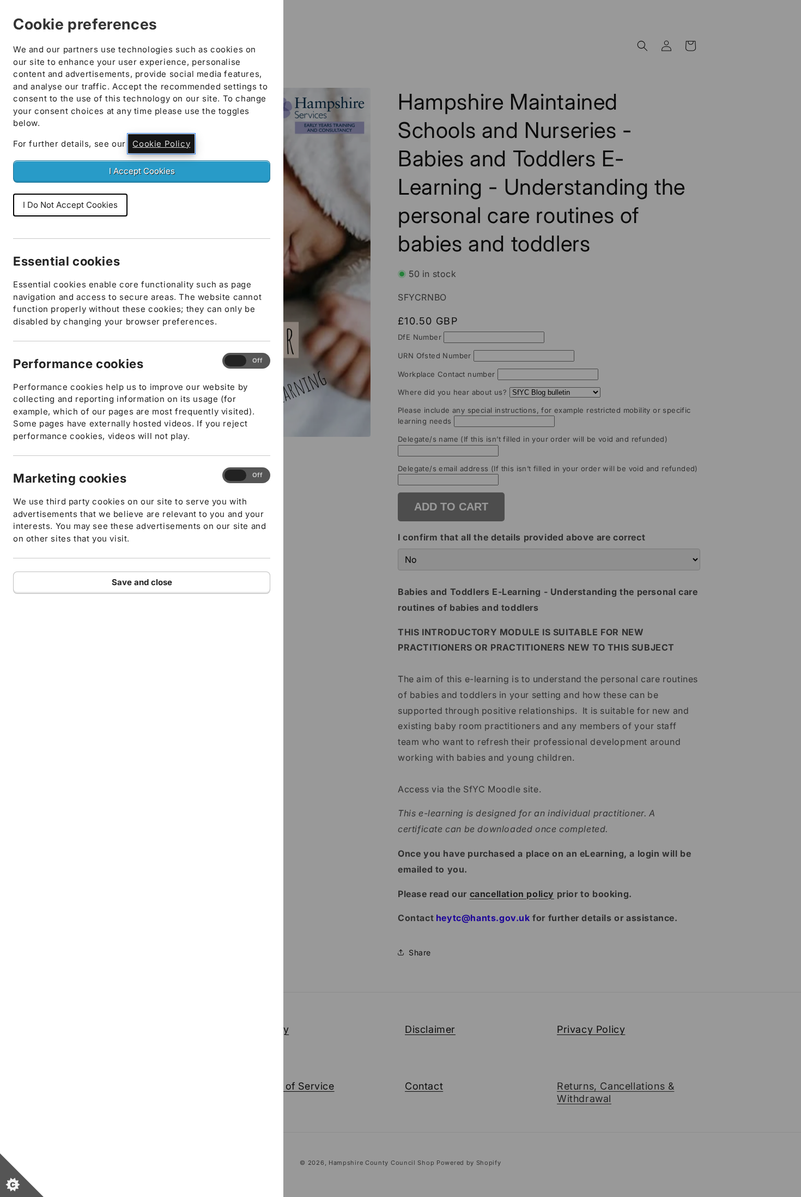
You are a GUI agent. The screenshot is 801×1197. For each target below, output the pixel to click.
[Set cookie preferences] (22, 1175)
